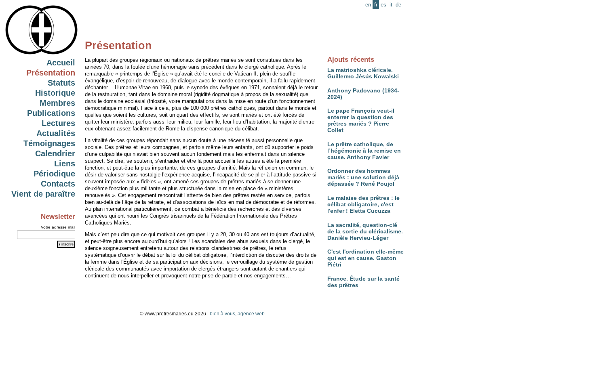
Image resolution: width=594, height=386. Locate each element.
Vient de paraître (43, 193)
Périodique (54, 173)
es (383, 5)
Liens (64, 163)
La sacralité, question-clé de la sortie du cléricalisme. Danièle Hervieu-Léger (365, 231)
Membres (57, 103)
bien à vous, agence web (237, 314)
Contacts (58, 183)
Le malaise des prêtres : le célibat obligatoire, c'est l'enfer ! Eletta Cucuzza (363, 204)
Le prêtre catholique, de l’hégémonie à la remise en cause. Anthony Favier (364, 150)
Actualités (55, 133)
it (391, 5)
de (398, 5)
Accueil (60, 62)
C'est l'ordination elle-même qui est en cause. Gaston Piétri (365, 258)
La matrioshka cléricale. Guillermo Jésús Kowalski (363, 73)
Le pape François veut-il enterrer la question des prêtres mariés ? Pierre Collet (360, 120)
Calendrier (55, 153)
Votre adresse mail (58, 227)
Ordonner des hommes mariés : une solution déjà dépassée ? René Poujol (363, 177)
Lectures (58, 123)
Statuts (61, 82)
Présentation (50, 72)
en (368, 5)
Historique (55, 92)
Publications (51, 113)
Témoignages (49, 143)
